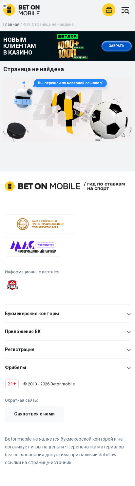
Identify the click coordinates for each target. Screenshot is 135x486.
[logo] (21, 9)
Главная (11, 24)
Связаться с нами (34, 413)
